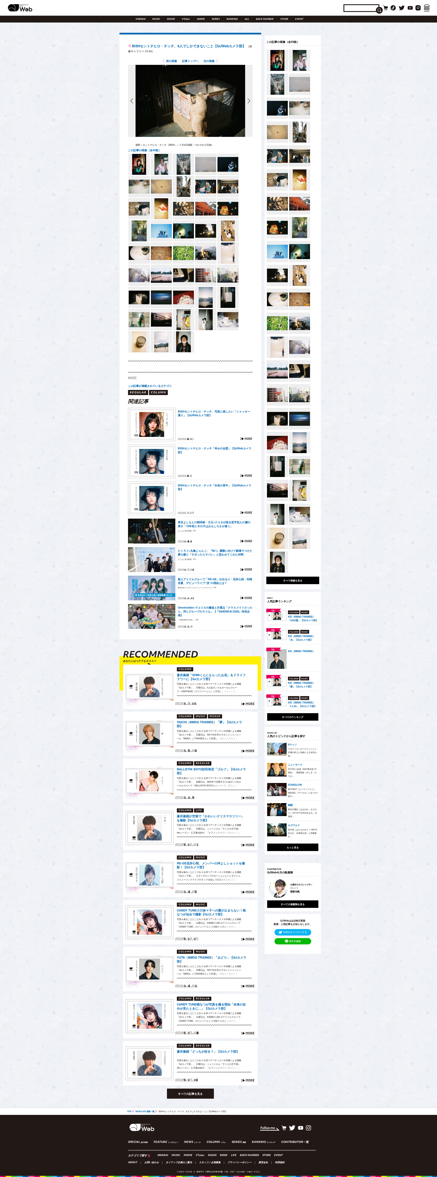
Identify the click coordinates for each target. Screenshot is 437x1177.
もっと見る (293, 847)
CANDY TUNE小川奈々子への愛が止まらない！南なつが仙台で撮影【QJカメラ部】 (211, 912)
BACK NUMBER (264, 19)
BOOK (224, 1155)
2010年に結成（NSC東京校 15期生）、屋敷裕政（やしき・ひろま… (302, 772)
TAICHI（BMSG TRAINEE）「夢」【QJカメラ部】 (209, 724)
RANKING (232, 19)
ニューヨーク (295, 764)
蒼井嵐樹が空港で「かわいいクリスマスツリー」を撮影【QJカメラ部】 (210, 818)
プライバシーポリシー (239, 1162)
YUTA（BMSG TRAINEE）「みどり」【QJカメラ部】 (211, 959)
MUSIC (156, 19)
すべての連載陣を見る (293, 904)
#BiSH (132, 378)
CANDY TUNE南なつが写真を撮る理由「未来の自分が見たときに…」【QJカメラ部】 (211, 1006)
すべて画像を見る (292, 580)
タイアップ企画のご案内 (179, 1162)
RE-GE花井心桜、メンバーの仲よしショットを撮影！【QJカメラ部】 (211, 865)
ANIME (201, 19)
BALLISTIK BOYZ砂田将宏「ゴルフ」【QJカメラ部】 (211, 771)
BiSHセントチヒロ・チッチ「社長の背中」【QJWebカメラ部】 (214, 487)
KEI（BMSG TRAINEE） (301, 651)
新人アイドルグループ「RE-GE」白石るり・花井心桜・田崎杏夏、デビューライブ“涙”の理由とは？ (215, 581)
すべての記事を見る (190, 1094)
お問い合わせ (151, 1162)
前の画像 (171, 61)
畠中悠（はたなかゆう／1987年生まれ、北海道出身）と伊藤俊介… (302, 833)
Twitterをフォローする (295, 932)
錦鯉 (290, 805)
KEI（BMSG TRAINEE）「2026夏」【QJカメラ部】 (303, 618)
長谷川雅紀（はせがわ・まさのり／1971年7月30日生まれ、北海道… (302, 813)
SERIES (216, 19)
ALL (247, 19)
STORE (284, 19)
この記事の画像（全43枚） (144, 150)
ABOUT (132, 1162)
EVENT (299, 19)
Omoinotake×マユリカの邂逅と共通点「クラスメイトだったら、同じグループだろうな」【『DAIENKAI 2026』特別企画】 (215, 611)
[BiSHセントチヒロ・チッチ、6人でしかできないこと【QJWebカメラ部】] (139, 164)
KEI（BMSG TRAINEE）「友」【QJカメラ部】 (301, 637)
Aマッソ (292, 744)
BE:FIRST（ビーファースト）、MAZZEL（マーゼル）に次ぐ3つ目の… (303, 792)
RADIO (212, 1155)
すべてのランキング (293, 717)
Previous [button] (270, 888)
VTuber (186, 19)
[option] (293, 888)
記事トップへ (190, 61)
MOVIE (171, 19)
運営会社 (263, 1162)
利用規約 (280, 1162)
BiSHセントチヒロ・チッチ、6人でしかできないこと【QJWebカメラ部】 (189, 45)
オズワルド (294, 825)
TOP (129, 1111)
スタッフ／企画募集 (210, 1162)
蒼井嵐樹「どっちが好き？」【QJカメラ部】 (208, 1052)
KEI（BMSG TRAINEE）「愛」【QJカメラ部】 (301, 684)
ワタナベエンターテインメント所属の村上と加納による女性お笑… (302, 752)
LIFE (233, 1155)
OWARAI (140, 19)
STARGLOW (295, 784)
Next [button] (312, 888)
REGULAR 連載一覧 (145, 1111)
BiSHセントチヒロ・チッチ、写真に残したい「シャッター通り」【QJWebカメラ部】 (214, 413)
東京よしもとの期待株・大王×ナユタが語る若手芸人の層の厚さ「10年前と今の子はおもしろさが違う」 (214, 524)
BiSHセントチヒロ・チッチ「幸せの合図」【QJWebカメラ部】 (214, 450)
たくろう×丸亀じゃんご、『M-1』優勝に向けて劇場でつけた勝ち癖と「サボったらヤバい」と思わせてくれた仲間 (215, 552)
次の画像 (209, 61)
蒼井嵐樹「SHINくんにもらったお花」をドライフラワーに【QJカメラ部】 (211, 677)
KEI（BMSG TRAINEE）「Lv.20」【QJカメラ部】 (302, 704)
